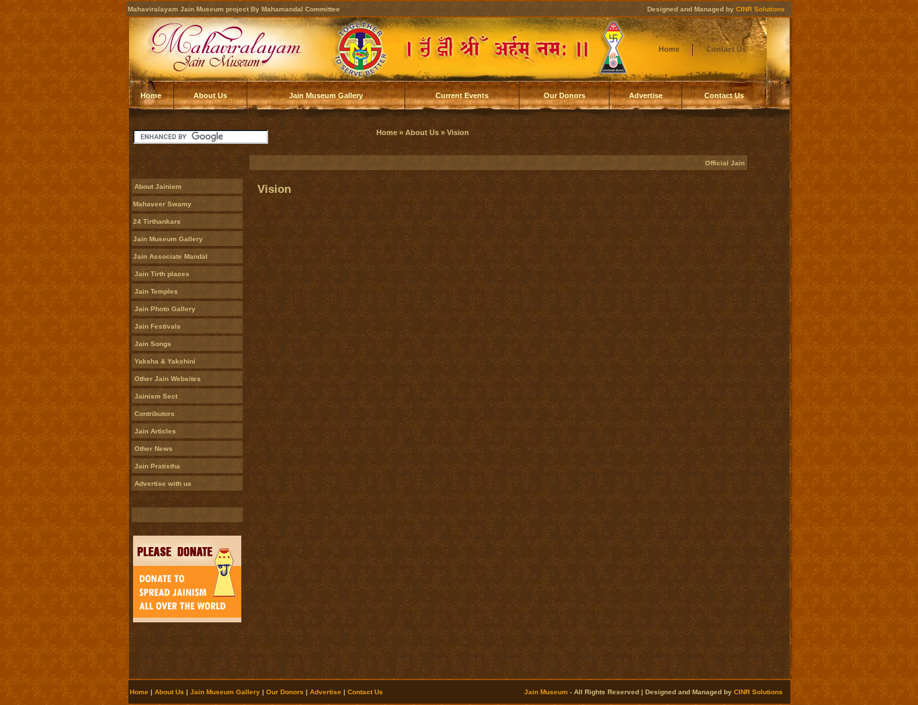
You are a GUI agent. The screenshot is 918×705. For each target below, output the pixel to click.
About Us (210, 95)
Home (669, 49)
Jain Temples (156, 291)
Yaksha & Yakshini (165, 361)
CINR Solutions (760, 9)
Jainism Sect (155, 396)
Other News (153, 448)
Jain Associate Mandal (170, 256)
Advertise (646, 95)
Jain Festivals (157, 326)
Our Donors (564, 95)
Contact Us (726, 49)
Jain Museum (546, 692)
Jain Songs (152, 343)
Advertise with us (163, 483)
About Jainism (157, 186)
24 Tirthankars (157, 221)
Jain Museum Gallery (326, 95)
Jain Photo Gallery (165, 309)
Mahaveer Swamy (162, 204)
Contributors (154, 413)
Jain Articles (155, 431)
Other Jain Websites (167, 378)
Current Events (462, 95)
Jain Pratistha (157, 466)
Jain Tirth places (162, 274)
